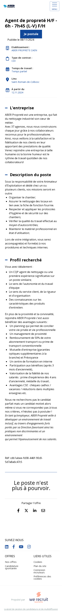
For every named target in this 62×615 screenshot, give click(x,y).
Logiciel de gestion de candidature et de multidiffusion (31, 609)
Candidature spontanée (11, 567)
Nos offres (11, 561)
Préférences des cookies (42, 577)
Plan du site (40, 566)
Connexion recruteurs (39, 571)
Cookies (38, 561)
